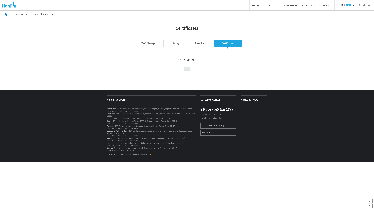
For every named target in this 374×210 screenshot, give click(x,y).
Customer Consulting (213, 125)
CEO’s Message (147, 43)
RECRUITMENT (309, 5)
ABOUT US (257, 5)
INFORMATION (290, 5)
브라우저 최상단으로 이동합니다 (370, 201)
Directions (200, 43)
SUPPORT (327, 5)
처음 (185, 69)
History (175, 43)
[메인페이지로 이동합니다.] (6, 14)
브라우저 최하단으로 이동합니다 (370, 206)
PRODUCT (273, 5)
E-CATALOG (207, 132)
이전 (188, 69)
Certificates (228, 43)
